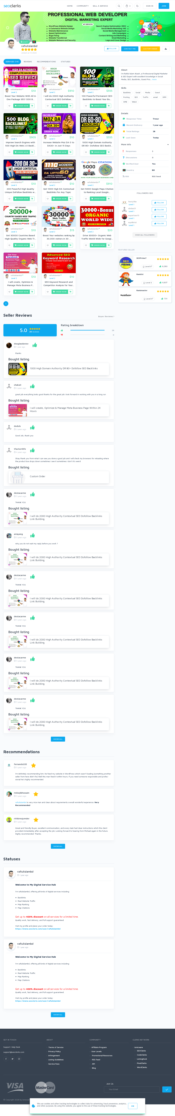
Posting (126, 97)
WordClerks (142, 1067)
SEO (136, 97)
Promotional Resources (101, 1055)
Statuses (65, 61)
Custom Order (150, 49)
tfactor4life (20, 449)
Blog (93, 1068)
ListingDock (142, 1059)
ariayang (18, 534)
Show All (57, 739)
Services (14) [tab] (12, 61)
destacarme (20, 493)
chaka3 (17, 385)
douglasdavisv (21, 343)
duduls (17, 426)
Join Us (109, 1083)
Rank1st (139, 274)
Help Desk (15, 1047)
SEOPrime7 (141, 258)
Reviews (28, 61)
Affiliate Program (99, 1047)
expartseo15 (133, 215)
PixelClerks (142, 1063)
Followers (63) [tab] (145, 193)
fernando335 (20, 764)
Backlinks (127, 92)
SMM (164, 97)
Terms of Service (55, 1047)
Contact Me (130, 49)
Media (147, 92)
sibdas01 (132, 208)
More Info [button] (126, 144)
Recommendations (46, 61)
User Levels (96, 1051)
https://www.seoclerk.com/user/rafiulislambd (37, 929)
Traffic (145, 97)
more (154, 79)
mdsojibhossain (21, 793)
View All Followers (144, 235)
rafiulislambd (29, 45)
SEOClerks (141, 1050)
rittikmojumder (21, 818)
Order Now (22, 106)
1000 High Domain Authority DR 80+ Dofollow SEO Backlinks (64, 368)
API (93, 1064)
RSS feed (156, 176)
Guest (157, 92)
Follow (112, 48)
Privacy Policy (54, 1051)
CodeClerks (142, 1055)
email (155, 97)
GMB (125, 102)
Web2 (134, 102)
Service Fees (53, 1064)
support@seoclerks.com (13, 1052)
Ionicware (139, 1047)
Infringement (54, 1055)
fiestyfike (132, 201)
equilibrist (132, 222)
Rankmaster (141, 290)
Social (138, 92)
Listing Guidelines (56, 1059)
